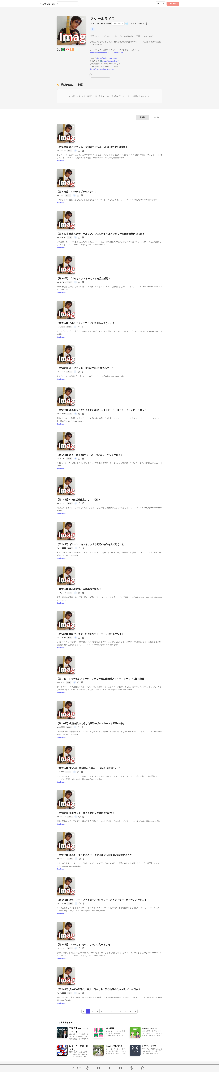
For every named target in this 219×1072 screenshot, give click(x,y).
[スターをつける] (79, 150)
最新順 (142, 117)
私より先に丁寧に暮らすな (78, 1048)
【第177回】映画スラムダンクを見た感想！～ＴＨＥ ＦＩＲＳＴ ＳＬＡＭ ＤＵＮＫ (102, 410)
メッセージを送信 (136, 23)
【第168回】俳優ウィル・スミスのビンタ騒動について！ (86, 813)
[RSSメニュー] (72, 49)
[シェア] (146, 23)
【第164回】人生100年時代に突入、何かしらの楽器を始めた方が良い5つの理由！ (99, 989)
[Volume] (79, 1068)
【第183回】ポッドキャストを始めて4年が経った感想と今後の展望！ (92, 147)
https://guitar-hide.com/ (107, 58)
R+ (77, 49)
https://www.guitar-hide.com (102, 69)
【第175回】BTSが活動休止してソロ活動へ (79, 499)
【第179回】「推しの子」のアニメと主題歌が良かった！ (86, 323)
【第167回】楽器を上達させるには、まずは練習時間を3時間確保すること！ (95, 855)
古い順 (156, 117)
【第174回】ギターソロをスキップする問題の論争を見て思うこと (90, 544)
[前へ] (98, 1068)
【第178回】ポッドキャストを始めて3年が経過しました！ (86, 368)
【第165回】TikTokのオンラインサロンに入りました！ (84, 944)
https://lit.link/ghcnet (110, 61)
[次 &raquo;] (135, 1011)
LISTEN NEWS (149, 1046)
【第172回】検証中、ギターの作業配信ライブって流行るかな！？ (90, 634)
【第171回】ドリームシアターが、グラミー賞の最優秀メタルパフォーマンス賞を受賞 (100, 678)
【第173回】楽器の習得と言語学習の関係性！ (80, 589)
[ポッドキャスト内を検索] (91, 75)
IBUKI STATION (149, 1028)
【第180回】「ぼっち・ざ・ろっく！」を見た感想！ (84, 278)
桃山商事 (110, 1028)
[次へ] (120, 1068)
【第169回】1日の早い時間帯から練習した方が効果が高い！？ (88, 768)
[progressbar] (109, 1064)
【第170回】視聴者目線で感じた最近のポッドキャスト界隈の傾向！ (91, 723)
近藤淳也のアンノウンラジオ (78, 1030)
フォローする (118, 23)
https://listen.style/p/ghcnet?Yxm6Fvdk (106, 53)
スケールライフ (102, 19)
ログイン (160, 4)
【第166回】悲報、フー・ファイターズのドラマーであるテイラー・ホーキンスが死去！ (102, 899)
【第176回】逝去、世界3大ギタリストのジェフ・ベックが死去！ (90, 454)
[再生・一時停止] (109, 1068)
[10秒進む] (131, 1068)
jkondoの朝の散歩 (114, 1046)
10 (130, 1011)
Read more (61, 161)
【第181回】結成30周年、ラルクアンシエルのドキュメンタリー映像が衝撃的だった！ (101, 233)
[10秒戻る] (87, 1068)
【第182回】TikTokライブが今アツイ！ (76, 191)
